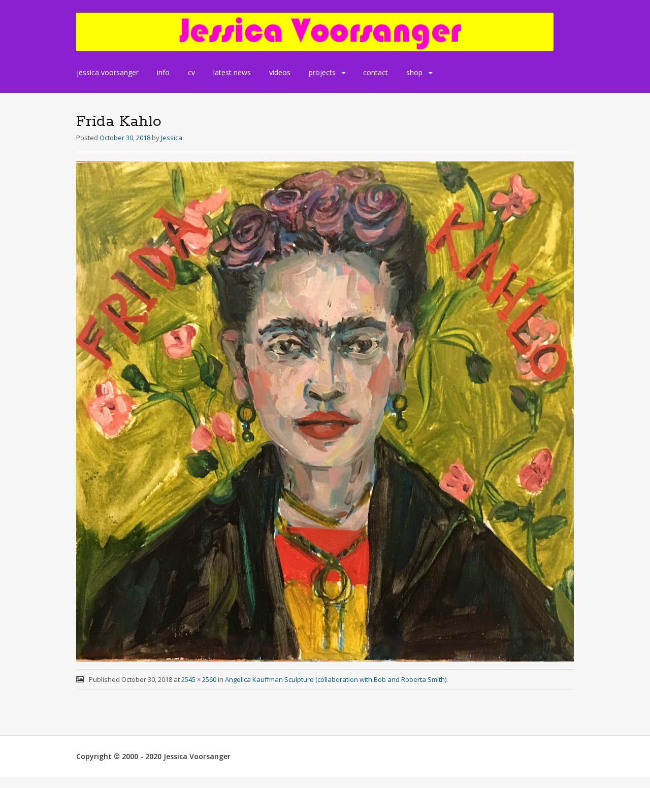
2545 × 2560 (198, 679)
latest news (232, 72)
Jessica (171, 137)
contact (375, 72)
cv (191, 72)
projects (322, 72)
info (163, 72)
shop (414, 72)
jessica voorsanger (108, 72)
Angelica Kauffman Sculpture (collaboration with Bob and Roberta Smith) (335, 679)
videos (279, 72)
